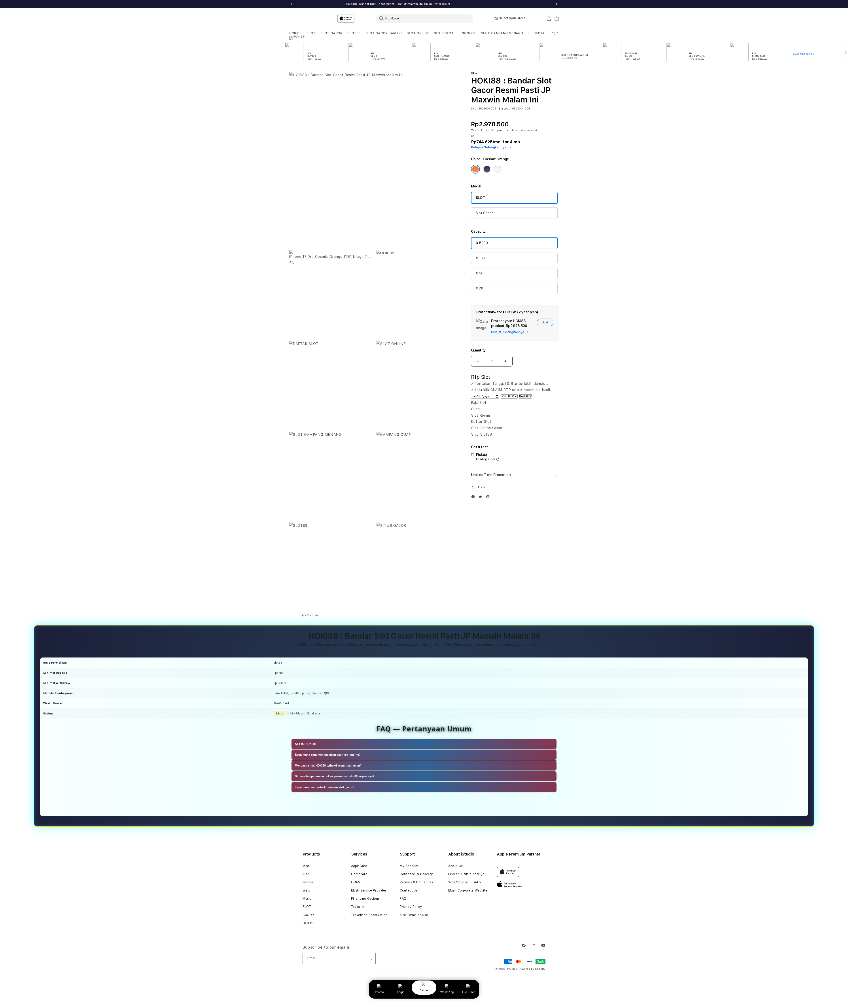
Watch (308, 890)
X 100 (480, 258)
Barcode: (505, 108)
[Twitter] (481, 498)
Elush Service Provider (368, 890)
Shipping (497, 130)
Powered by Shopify (532, 968)
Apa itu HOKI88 (305, 744)
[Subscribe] (370, 958)
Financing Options (365, 898)
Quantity (478, 350)
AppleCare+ (360, 866)
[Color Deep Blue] (486, 169)
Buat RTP (525, 396)
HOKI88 (295, 33)
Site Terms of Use (414, 915)
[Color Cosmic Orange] (475, 169)
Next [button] (556, 4)
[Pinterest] (489, 498)
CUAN (355, 882)
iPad (306, 874)
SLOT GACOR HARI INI (384, 33)
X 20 (479, 288)
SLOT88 (354, 33)
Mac (306, 866)
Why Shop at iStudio (464, 882)
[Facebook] (474, 498)
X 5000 (482, 243)
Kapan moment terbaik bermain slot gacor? (324, 787)
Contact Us (409, 890)
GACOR (308, 915)
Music (307, 898)
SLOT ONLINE (418, 33)
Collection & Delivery (416, 874)
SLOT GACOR (332, 33)
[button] (295, 33)
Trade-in (357, 907)
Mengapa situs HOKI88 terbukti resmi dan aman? (328, 765)
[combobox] (424, 18)
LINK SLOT (467, 33)
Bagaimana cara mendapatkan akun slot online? (328, 754)
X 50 (479, 273)
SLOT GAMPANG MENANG (502, 33)
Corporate (359, 874)
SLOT (311, 33)
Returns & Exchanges (416, 882)
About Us (455, 866)
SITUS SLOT (444, 33)
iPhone (308, 882)
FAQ (403, 898)
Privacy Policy (411, 907)
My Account (409, 866)
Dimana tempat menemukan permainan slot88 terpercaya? (334, 776)
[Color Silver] (497, 169)
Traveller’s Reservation (369, 915)
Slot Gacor (484, 213)
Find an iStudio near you (467, 874)
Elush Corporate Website (467, 890)
